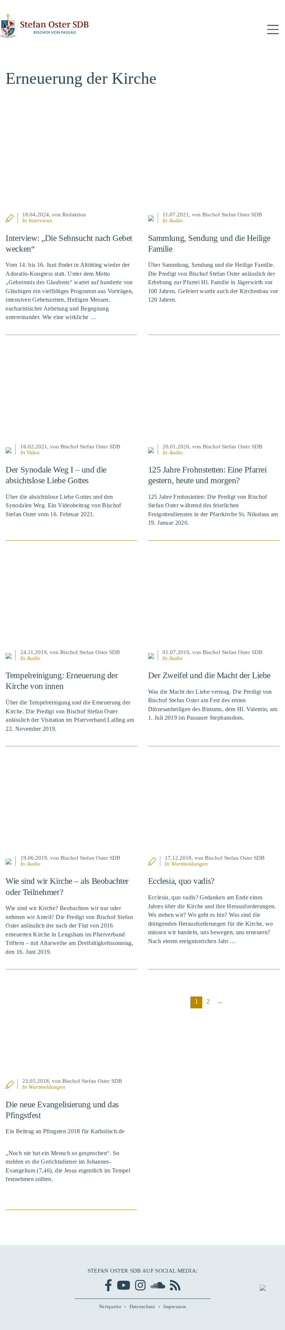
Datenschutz (142, 1306)
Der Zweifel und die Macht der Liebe (209, 675)
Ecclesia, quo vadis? (181, 881)
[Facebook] (108, 1285)
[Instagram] (140, 1285)
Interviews (40, 220)
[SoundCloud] (157, 1285)
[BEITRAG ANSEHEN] (71, 165)
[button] (273, 30)
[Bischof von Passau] (44, 26)
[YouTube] (123, 1285)
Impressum (174, 1306)
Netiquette (110, 1306)
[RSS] (175, 1285)
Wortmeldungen (189, 864)
